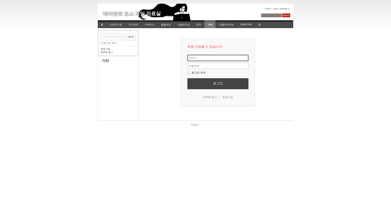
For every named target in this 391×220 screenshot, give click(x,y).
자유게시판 (116, 24)
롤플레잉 (166, 24)
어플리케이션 (226, 24)
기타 (210, 24)
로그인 (218, 83)
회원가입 (105, 48)
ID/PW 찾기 (107, 52)
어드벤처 (133, 24)
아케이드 (150, 24)
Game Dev (246, 24)
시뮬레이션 (183, 24)
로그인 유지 (110, 43)
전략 (198, 24)
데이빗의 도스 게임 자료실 (132, 13)
